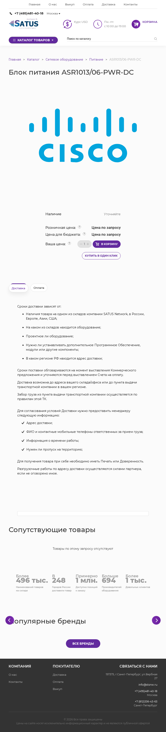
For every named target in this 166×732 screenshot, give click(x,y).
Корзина (149, 22)
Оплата (58, 681)
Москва (52, 13)
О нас (13, 674)
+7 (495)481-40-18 (28, 13)
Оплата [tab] (39, 287)
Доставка (59, 674)
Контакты (15, 681)
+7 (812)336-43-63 (146, 701)
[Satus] (24, 24)
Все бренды (83, 644)
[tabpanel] (83, 390)
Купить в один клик (101, 255)
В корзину (109, 244)
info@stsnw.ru (148, 684)
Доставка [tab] (18, 288)
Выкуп (57, 689)
